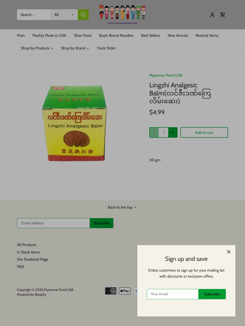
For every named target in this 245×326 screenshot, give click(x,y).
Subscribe (212, 294)
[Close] (228, 252)
